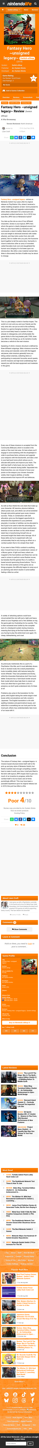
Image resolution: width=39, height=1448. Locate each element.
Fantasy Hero (26, 103)
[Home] (3, 9)
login (30, 943)
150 (13, 1094)
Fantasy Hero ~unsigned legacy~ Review (19, 111)
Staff (20, 1253)
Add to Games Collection (15, 91)
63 (14, 1120)
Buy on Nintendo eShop (19, 1023)
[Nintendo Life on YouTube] (15, 1395)
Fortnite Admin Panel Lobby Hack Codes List (19, 1176)
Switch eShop (17, 65)
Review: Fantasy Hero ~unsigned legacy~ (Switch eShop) (19, 1010)
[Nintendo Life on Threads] (24, 1401)
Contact (18, 1257)
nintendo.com (6, 1015)
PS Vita (4, 972)
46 (14, 1081)
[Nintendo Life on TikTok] (24, 1395)
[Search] (35, 3)
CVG (25, 1429)
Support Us (9, 1257)
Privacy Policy (29, 1257)
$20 (24, 1031)
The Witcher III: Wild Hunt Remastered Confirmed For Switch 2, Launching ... (20, 1199)
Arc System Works (7, 977)
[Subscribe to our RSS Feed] (6, 1395)
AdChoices (32, 1410)
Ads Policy (22, 1260)
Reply (26, 915)
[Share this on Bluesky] (16, 137)
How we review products (19, 811)
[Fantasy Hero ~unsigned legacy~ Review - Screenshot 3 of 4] (19, 492)
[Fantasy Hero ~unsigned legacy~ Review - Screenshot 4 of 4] (19, 650)
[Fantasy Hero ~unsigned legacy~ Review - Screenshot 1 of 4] (19, 185)
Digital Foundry (26, 1421)
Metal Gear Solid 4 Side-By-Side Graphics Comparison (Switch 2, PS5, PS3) (21, 1214)
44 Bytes (23, 1410)
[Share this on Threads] (29, 137)
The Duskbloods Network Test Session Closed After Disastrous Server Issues (21, 1223)
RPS (30, 1429)
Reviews (16, 97)
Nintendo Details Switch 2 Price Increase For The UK (20, 1243)
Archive (31, 1260)
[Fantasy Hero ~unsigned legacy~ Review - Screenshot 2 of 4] (19, 307)
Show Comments (20, 929)
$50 (6, 1031)
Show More (19, 1382)
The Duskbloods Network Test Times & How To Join (20, 1182)
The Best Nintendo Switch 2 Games (19, 1230)
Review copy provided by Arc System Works (19, 808)
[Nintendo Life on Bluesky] (6, 1401)
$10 (33, 1031)
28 (24, 825)
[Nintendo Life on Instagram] (15, 1401)
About (13, 1253)
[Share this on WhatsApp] (12, 137)
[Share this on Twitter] (25, 137)
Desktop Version (26, 1264)
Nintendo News (9, 1425)
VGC (34, 1425)
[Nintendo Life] (19, 3)
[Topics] (3, 3)
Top (7, 1253)
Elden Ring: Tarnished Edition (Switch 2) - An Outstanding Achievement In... (20, 1190)
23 (14, 1135)
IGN (18, 1425)
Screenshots (27, 97)
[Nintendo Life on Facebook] (33, 1401)
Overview (6, 97)
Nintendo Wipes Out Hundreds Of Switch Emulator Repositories (21, 1237)
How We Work (29, 1253)
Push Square (17, 1418)
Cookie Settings (12, 1264)
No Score (6, 85)
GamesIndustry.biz (14, 1429)
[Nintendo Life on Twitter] (33, 1395)
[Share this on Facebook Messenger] (33, 137)
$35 (15, 1031)
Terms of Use (11, 1260)
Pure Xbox (28, 1418)
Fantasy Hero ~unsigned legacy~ (19, 53)
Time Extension (13, 1421)
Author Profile (16, 915)
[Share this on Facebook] (20, 137)
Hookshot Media (17, 1407)
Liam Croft (6, 132)
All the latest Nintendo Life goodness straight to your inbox (19, 1438)
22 (14, 1107)
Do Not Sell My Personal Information (20, 1412)
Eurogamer (26, 1425)
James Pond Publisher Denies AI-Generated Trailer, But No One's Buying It (21, 1206)
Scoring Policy (19, 813)
